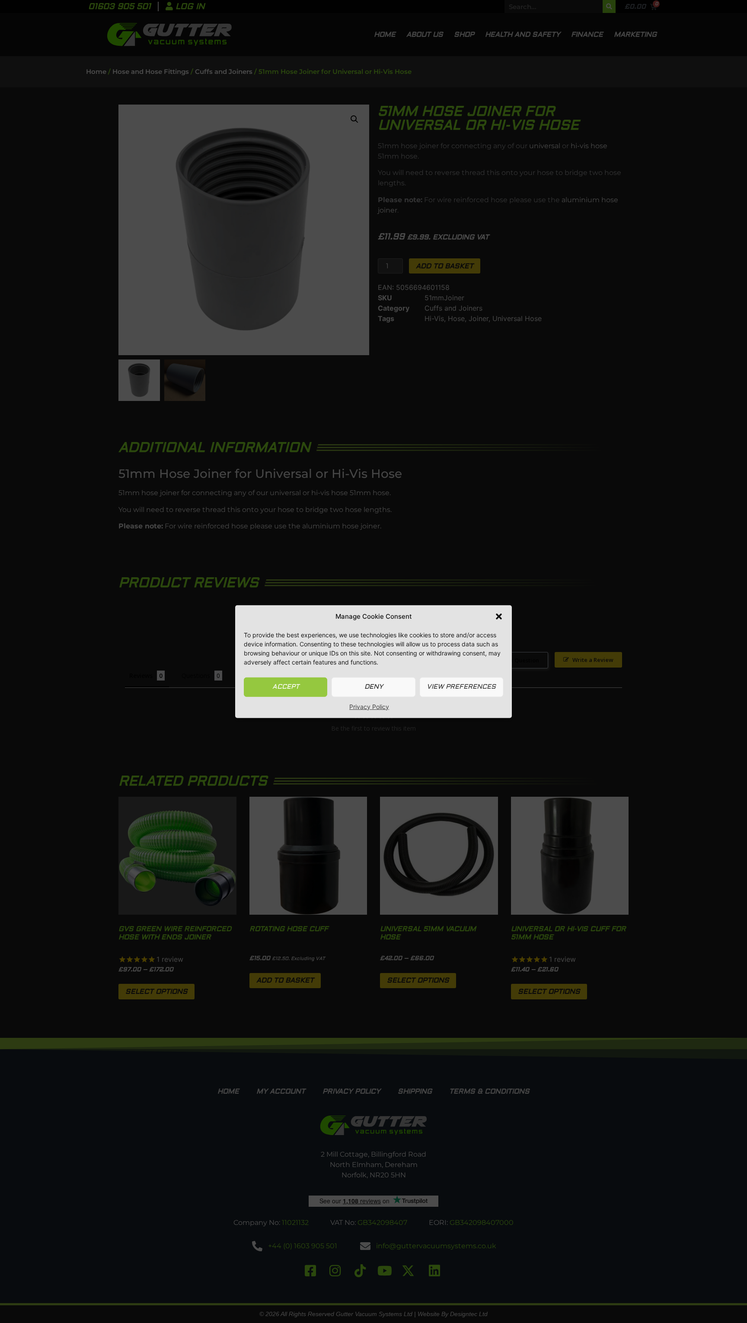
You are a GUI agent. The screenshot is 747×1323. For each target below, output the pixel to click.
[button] (499, 616)
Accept (285, 687)
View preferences (461, 687)
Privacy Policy (369, 706)
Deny (373, 687)
